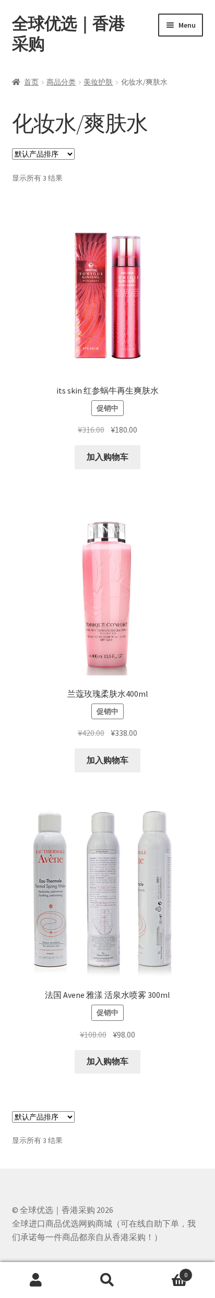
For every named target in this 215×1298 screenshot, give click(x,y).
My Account (35, 1280)
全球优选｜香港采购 (68, 33)
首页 (31, 82)
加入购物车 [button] (107, 456)
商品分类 (61, 82)
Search (107, 1280)
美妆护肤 (98, 82)
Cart (166, 1271)
